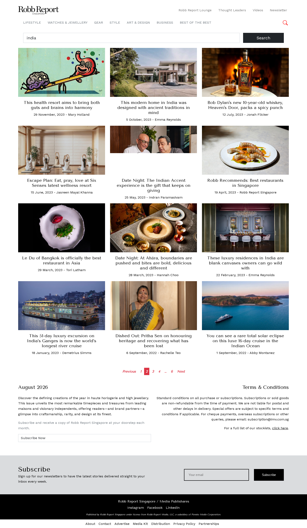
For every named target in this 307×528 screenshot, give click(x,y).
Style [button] (115, 22)
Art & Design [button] (138, 22)
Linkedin (173, 508)
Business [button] (165, 22)
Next (181, 371)
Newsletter (278, 10)
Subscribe (269, 475)
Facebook (154, 508)
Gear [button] (98, 22)
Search (263, 37)
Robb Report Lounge (195, 10)
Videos (258, 10)
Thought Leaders (232, 10)
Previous (129, 371)
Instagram (135, 508)
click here (280, 428)
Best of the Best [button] (195, 22)
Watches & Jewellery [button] (68, 22)
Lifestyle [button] (32, 22)
